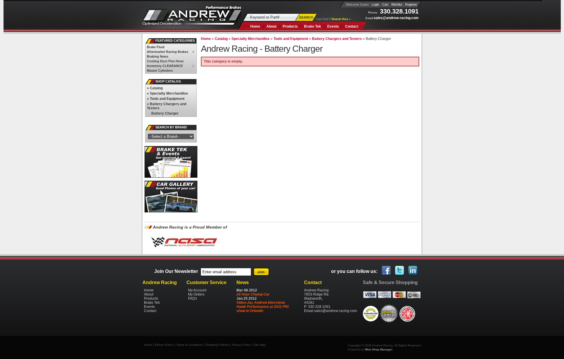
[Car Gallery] (171, 211)
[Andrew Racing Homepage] (191, 19)
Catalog (155, 88)
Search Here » (341, 19)
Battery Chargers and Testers (166, 106)
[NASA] (184, 251)
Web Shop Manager (378, 349)
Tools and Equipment (165, 99)
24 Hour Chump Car (253, 294)
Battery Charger (165, 113)
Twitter (399, 270)
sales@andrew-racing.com (396, 18)
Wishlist (396, 4)
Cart (385, 4)
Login (375, 4)
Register (411, 4)
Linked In (413, 270)
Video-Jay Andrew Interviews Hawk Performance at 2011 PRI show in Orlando (262, 307)
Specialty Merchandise (167, 93)
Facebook (386, 270)
